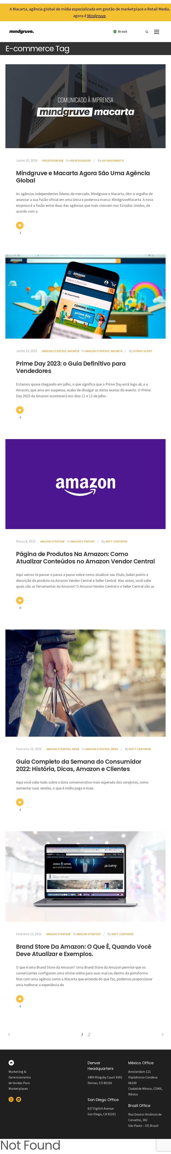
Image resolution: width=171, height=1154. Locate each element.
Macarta (73, 351)
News (75, 749)
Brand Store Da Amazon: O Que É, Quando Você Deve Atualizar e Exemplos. (83, 950)
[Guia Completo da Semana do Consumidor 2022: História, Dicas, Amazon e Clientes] (85, 683)
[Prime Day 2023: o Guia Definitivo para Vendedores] (85, 296)
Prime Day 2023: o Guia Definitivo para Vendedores (71, 367)
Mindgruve (96, 15)
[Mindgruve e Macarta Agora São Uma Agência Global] (85, 106)
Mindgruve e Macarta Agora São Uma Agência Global (83, 177)
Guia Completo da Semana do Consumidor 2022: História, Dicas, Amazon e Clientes (78, 765)
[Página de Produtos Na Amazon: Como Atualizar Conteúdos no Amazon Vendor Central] (85, 484)
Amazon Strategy (54, 351)
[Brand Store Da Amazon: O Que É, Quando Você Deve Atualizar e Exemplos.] (85, 876)
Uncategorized (52, 160)
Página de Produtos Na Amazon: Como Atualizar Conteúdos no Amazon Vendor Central (85, 557)
